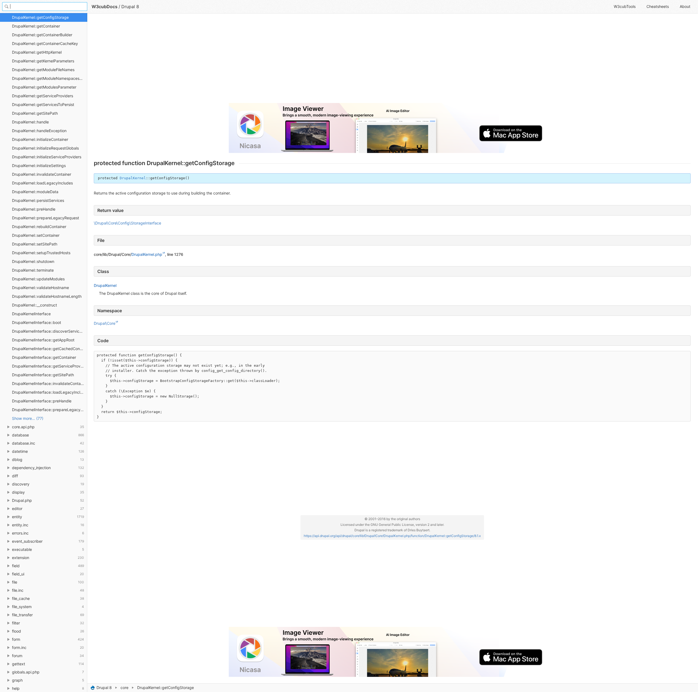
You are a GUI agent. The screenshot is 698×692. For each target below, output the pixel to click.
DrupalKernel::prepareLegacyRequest (45, 218)
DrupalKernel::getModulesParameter (44, 87)
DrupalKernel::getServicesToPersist (43, 104)
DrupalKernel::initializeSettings (39, 165)
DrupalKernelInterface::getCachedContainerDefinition (49, 348)
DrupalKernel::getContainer (36, 26)
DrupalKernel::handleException (39, 130)
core (124, 687)
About (685, 6)
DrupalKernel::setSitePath (34, 244)
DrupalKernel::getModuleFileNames (43, 69)
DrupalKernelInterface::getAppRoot (43, 340)
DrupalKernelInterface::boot (36, 322)
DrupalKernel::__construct (34, 305)
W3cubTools (625, 6)
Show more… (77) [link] (27, 418)
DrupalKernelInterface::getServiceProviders (49, 366)
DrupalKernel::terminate (33, 270)
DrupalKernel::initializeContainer (40, 139)
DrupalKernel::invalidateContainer (41, 174)
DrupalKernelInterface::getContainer (44, 357)
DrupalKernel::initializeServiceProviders (46, 156)
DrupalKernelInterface (31, 313)
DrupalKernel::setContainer (35, 235)
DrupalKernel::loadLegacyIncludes (42, 183)
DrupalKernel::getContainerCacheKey (45, 43)
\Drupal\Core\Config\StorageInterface (127, 223)
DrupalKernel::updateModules (38, 279)
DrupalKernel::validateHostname (40, 287)
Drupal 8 (104, 687)
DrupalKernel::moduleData (35, 191)
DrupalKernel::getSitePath (35, 113)
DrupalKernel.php (146, 254)
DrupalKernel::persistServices (38, 200)
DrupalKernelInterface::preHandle (41, 401)
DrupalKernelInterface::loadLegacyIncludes (49, 392)
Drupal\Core (104, 323)
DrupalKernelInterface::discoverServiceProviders (49, 331)
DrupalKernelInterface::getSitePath (43, 374)
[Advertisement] (257, 60)
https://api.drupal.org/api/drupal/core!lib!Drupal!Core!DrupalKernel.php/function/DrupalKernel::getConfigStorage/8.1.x (392, 536)
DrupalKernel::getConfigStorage (40, 17)
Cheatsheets (657, 6)
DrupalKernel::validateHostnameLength (47, 296)
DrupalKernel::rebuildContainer (39, 226)
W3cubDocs (105, 6)
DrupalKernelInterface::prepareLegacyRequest (49, 409)
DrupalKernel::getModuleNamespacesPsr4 (49, 78)
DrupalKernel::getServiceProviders (42, 95)
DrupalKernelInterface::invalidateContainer (49, 383)
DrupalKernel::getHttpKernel (37, 52)
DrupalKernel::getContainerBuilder (42, 34)
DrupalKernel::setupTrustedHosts (41, 252)
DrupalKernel (133, 178)
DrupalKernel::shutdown (33, 261)
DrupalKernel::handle (30, 122)
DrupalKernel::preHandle (33, 209)
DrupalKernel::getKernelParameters (43, 61)
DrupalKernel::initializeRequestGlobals (45, 148)
